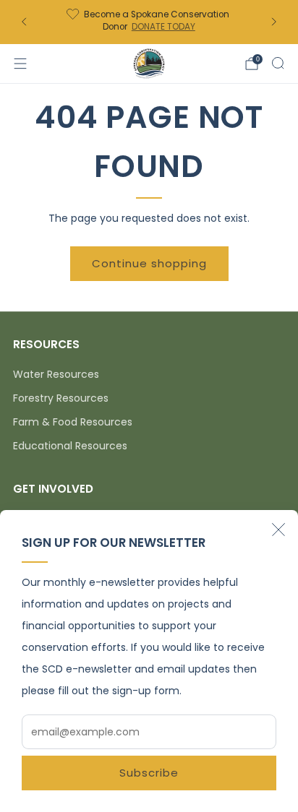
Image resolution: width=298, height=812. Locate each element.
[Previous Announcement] (24, 21)
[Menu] (20, 63)
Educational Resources (70, 446)
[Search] (278, 63)
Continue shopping (149, 263)
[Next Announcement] (274, 21)
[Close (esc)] (278, 529)
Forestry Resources (60, 398)
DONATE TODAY (163, 27)
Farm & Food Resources (72, 422)
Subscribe (149, 772)
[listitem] (148, 22)
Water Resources (56, 374)
